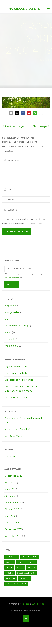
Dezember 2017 (13, 529)
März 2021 (9, 489)
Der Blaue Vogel (13, 436)
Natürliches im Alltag (16, 325)
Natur (20, 567)
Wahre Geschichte (16, 584)
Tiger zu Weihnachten (16, 366)
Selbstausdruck (26, 573)
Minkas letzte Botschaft (17, 429)
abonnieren (10, 456)
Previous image (14, 126)
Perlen (31, 567)
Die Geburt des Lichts (16, 397)
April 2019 (9, 496)
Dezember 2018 (13, 502)
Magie (7, 319)
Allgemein (10, 305)
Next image (40, 126)
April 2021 (9, 482)
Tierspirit (9, 339)
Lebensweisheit (26, 562)
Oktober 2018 (11, 509)
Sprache (10, 578)
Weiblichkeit (11, 345)
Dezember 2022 (13, 475)
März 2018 (10, 516)
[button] (11, 112)
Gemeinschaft (29, 557)
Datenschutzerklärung (12, 277)
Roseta (25, 603)
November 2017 (12, 536)
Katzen (10, 562)
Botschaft (12, 557)
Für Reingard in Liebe (16, 373)
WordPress (38, 603)
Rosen (7, 332)
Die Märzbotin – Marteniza (18, 379)
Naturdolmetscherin (24, 8)
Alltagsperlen (12, 312)
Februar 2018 (11, 522)
